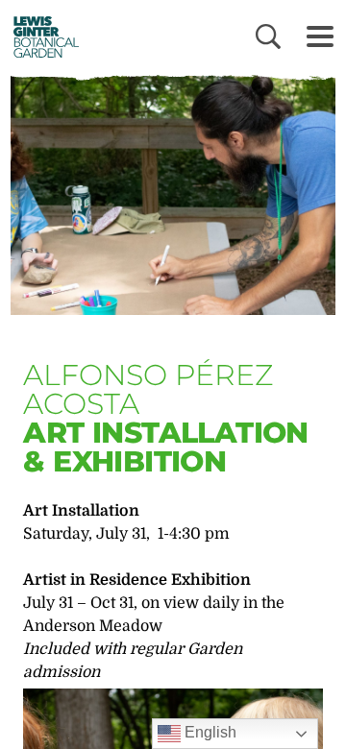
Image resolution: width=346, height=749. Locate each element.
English (208, 732)
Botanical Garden (40, 36)
